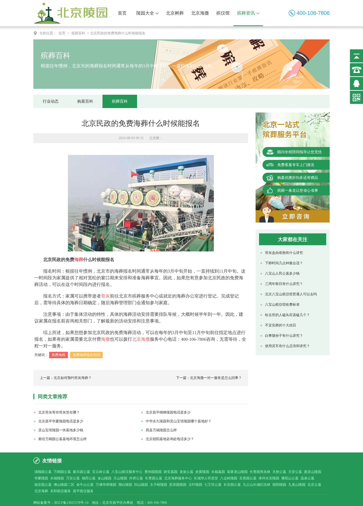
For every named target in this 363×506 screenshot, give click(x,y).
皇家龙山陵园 (237, 472)
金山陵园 (104, 478)
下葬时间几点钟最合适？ (284, 263)
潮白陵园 (125, 485)
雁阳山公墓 (290, 478)
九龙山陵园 (296, 485)
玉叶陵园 (195, 485)
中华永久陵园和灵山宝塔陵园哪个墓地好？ (178, 421)
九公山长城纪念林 (256, 485)
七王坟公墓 (213, 485)
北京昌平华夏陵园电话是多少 (60, 421)
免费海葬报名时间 (86, 355)
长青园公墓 (153, 478)
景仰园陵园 (153, 472)
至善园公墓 (248, 478)
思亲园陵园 (177, 485)
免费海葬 (58, 355)
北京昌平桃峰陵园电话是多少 (168, 412)
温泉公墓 (307, 478)
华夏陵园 (41, 478)
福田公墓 (89, 478)
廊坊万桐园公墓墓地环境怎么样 (62, 439)
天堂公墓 (295, 472)
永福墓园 (218, 472)
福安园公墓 (43, 485)
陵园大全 (145, 13)
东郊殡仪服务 (60, 491)
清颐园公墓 (43, 472)
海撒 (105, 339)
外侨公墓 (136, 478)
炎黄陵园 (202, 472)
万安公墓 (73, 478)
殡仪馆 (223, 13)
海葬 (78, 259)
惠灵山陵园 (312, 472)
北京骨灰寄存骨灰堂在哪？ (59, 412)
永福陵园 (57, 478)
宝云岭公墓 (100, 472)
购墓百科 (85, 101)
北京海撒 (200, 13)
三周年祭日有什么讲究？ (284, 284)
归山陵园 (141, 485)
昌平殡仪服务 (83, 491)
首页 (122, 13)
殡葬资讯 (246, 13)
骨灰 (105, 296)
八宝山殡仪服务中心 (126, 472)
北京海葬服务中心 (178, 478)
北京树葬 (175, 13)
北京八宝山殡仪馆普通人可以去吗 (291, 294)
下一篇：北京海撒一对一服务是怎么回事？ (209, 378)
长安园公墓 (232, 485)
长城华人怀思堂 (206, 478)
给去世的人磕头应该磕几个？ (287, 315)
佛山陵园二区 (64, 485)
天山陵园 (120, 478)
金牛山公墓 (85, 485)
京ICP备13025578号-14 (71, 503)
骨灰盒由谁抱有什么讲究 (284, 253)
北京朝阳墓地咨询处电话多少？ (170, 439)
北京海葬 (41, 491)
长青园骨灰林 (260, 472)
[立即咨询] (293, 216)
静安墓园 (171, 472)
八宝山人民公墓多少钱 (282, 273)
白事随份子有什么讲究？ (284, 335)
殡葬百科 (78, 33)
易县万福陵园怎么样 (161, 430)
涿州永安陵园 (269, 478)
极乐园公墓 (81, 472)
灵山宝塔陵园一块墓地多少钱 (60, 430)
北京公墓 (314, 485)
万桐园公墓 (62, 472)
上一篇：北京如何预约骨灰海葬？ (66, 378)
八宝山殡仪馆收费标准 (282, 304)
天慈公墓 (279, 472)
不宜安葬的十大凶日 (280, 325)
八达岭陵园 (228, 478)
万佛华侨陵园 (106, 485)
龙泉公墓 (186, 472)
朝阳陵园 (279, 485)
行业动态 (51, 101)
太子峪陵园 (158, 485)
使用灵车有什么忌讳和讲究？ (287, 346)
